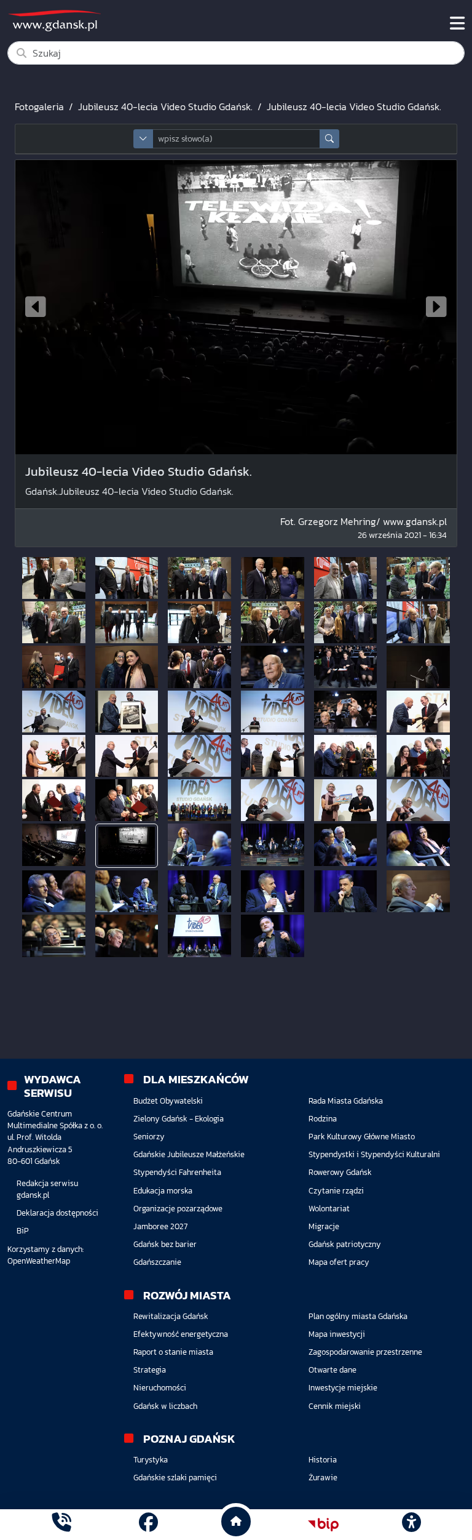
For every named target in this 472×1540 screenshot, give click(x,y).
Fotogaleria (39, 106)
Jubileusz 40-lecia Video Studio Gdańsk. (165, 106)
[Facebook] (148, 1524)
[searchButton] (329, 138)
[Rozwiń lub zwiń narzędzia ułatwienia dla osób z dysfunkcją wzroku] (411, 1524)
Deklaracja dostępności (57, 1213)
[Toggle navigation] (457, 23)
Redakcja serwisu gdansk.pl (47, 1189)
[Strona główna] (61, 1524)
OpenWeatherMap (38, 1261)
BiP (23, 1231)
